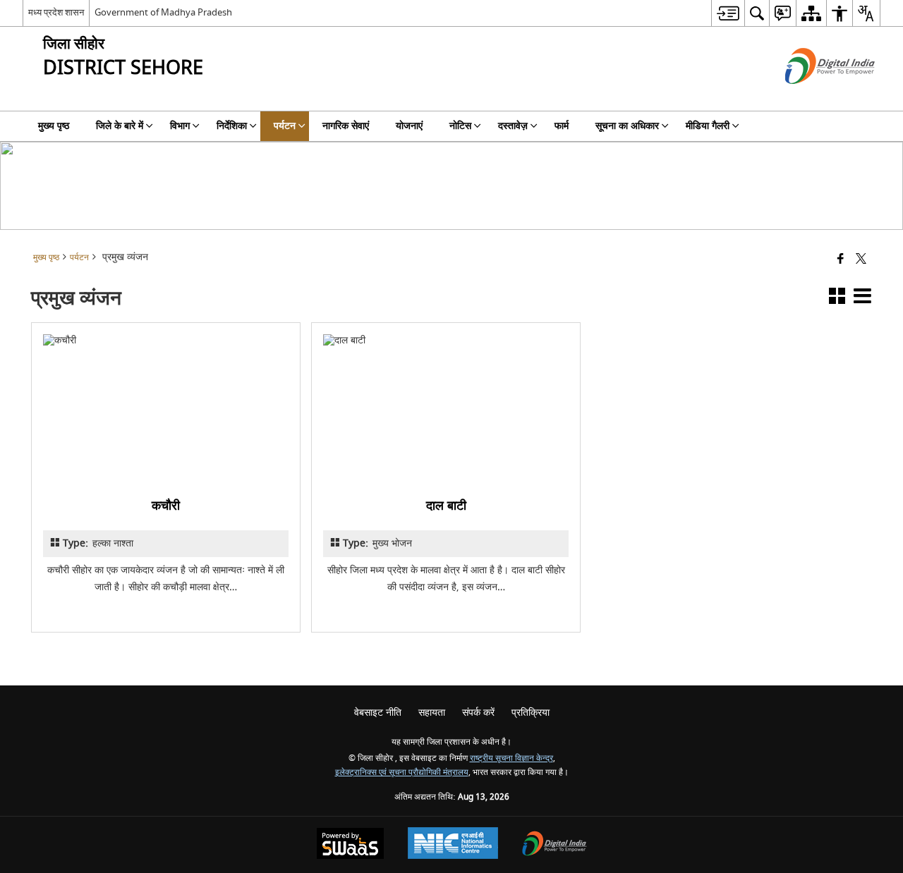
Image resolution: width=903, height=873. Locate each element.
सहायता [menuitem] (431, 712)
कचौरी (166, 505)
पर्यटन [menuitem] (285, 125)
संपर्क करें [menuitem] (478, 712)
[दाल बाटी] (446, 408)
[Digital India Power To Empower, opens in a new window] (554, 845)
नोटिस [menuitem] (460, 125)
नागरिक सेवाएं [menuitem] (345, 125)
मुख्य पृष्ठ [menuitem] (53, 125)
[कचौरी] (166, 408)
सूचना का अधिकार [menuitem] (627, 125)
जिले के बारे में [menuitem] (119, 125)
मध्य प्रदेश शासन (56, 12)
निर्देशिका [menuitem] (232, 125)
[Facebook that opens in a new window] (840, 260)
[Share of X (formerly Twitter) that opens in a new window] (861, 260)
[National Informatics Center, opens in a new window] (453, 845)
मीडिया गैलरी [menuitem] (707, 125)
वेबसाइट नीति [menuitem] (377, 712)
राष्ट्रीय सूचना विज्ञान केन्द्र (511, 758)
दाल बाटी (446, 505)
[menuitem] (727, 13)
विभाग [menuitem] (180, 125)
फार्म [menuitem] (561, 125)
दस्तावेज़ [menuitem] (513, 125)
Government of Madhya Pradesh (163, 12)
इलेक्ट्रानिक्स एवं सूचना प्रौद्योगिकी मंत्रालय (401, 773)
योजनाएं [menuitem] (409, 125)
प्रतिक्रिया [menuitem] (530, 712)
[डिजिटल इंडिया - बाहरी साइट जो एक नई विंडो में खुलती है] (812, 96)
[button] (837, 298)
